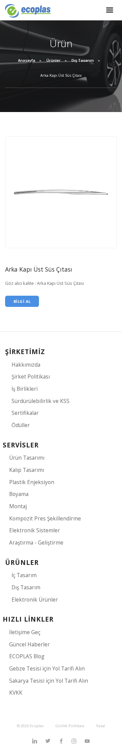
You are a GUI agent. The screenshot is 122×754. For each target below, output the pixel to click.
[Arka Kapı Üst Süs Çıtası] (61, 192)
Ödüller (21, 425)
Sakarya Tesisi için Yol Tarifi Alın (48, 680)
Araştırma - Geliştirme (36, 542)
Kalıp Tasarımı (26, 470)
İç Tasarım (24, 575)
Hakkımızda (26, 364)
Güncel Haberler (29, 644)
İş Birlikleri (25, 388)
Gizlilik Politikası (69, 725)
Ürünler (53, 60)
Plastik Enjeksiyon (31, 482)
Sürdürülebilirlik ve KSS (40, 401)
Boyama (18, 494)
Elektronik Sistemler (34, 530)
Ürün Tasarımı (26, 457)
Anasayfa (26, 60)
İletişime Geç (24, 632)
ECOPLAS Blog (26, 656)
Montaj (18, 506)
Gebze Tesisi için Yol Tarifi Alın (47, 668)
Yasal (100, 725)
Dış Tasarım (83, 60)
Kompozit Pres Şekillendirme (45, 518)
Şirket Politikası (31, 376)
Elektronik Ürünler (35, 599)
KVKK (15, 692)
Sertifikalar (25, 413)
